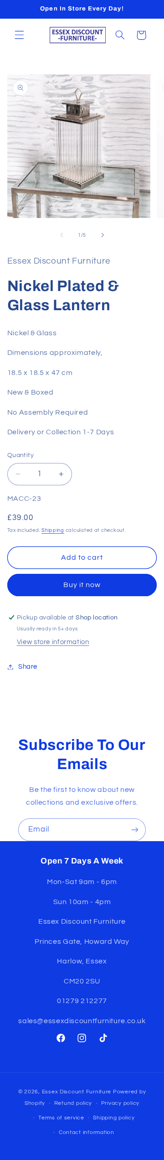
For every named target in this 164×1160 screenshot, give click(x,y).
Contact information (86, 1132)
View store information (53, 642)
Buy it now (82, 584)
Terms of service (61, 1117)
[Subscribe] (134, 829)
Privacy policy (120, 1103)
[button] (19, 35)
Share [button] (27, 666)
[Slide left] (61, 235)
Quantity (20, 455)
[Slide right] (102, 235)
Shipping (52, 530)
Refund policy (73, 1103)
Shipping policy (113, 1117)
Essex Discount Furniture (77, 1091)
